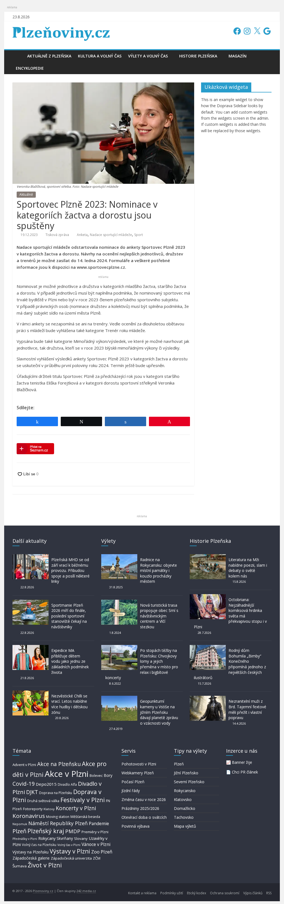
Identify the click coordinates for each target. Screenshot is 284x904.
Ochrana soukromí (224, 893)
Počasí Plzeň (132, 781)
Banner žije (242, 762)
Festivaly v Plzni (82, 800)
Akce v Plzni (66, 773)
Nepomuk (19, 824)
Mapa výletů (185, 826)
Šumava (19, 865)
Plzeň (19, 831)
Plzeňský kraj (45, 831)
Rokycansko (185, 790)
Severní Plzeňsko (189, 781)
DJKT (32, 792)
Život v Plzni (45, 865)
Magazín (238, 56)
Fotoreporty (32, 808)
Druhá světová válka (43, 800)
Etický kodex (196, 893)
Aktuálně (26, 194)
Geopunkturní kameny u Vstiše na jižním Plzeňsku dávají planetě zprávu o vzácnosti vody (159, 712)
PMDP (72, 831)
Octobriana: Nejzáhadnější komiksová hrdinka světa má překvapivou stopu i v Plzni (230, 613)
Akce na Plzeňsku (59, 764)
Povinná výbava (135, 826)
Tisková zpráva (57, 234)
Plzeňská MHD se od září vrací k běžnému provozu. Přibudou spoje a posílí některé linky (70, 570)
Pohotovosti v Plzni (138, 764)
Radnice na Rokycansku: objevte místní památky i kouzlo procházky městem (158, 570)
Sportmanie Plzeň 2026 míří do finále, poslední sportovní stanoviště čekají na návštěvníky (69, 615)
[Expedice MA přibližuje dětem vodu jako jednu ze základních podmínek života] (30, 647)
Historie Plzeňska (198, 56)
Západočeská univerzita (71, 858)
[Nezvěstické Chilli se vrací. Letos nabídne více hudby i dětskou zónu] (30, 693)
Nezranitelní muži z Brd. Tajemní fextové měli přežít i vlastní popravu (247, 709)
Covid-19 (23, 783)
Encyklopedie (30, 68)
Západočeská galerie (31, 858)
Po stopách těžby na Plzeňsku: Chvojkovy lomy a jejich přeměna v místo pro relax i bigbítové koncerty (141, 664)
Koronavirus (28, 816)
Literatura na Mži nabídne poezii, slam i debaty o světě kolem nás (248, 568)
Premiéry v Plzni (95, 831)
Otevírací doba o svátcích (144, 817)
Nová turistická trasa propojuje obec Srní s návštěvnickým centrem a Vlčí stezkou (159, 615)
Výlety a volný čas (148, 56)
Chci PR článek (245, 772)
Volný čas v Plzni (68, 845)
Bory (108, 775)
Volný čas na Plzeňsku (39, 844)
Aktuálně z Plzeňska (49, 56)
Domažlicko (184, 808)
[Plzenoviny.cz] (18, 56)
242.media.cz (86, 891)
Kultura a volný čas (99, 56)
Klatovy (49, 809)
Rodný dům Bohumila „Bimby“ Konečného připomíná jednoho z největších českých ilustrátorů (230, 664)
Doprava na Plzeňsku (55, 792)
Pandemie (99, 824)
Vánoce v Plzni (96, 844)
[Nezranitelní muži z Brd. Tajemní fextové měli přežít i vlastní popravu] (208, 698)
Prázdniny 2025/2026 (140, 808)
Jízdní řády (130, 790)
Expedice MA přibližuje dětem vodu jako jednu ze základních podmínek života (70, 661)
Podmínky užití (171, 893)
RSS (269, 893)
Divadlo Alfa (67, 784)
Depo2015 (46, 784)
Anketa (82, 234)
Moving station (57, 816)
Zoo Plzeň (101, 851)
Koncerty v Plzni (76, 808)
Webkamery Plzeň (137, 772)
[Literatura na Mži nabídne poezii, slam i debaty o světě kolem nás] (208, 556)
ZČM (96, 858)
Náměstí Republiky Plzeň (58, 823)
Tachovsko (184, 817)
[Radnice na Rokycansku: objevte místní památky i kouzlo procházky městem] (119, 556)
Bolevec (96, 775)
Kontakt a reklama (142, 893)
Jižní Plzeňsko (186, 772)
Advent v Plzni (24, 764)
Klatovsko (183, 799)
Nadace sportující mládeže (111, 234)
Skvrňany (65, 838)
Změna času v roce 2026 (143, 799)
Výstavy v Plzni (70, 851)
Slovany (81, 838)
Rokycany (46, 838)
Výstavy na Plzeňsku (30, 852)
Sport (138, 234)
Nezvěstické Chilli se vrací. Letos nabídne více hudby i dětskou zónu (69, 704)
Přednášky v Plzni (24, 839)
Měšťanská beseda (85, 816)
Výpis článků (252, 893)
